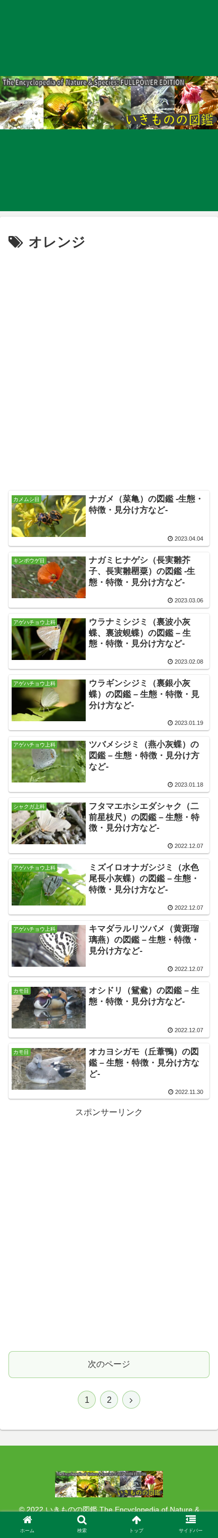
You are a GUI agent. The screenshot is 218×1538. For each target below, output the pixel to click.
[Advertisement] (109, 368)
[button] (196, 1106)
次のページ (109, 1364)
